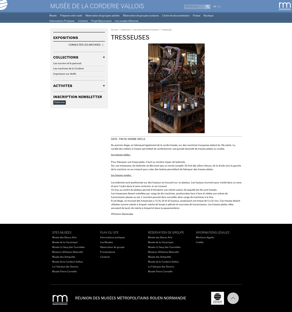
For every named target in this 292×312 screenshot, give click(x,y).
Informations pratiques (112, 237)
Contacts (83, 21)
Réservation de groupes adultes (102, 15)
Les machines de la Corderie (146, 30)
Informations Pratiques (62, 21)
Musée (53, 15)
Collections (126, 30)
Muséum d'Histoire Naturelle (67, 252)
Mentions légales (205, 237)
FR (215, 7)
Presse (196, 15)
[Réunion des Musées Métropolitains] (285, 6)
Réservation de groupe (112, 247)
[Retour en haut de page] (234, 298)
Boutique (208, 15)
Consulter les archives (85, 45)
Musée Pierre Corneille (64, 271)
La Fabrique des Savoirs (65, 266)
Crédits (200, 242)
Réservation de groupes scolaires (141, 15)
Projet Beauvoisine (101, 21)
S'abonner (59, 102)
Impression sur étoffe (64, 74)
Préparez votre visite (71, 15)
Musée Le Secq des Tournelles (68, 247)
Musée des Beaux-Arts (64, 237)
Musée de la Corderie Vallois (97, 6)
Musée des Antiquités (63, 257)
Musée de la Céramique (65, 242)
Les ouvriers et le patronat (67, 63)
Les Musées (106, 242)
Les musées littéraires (126, 21)
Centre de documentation (175, 15)
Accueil (114, 30)
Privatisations (107, 252)
